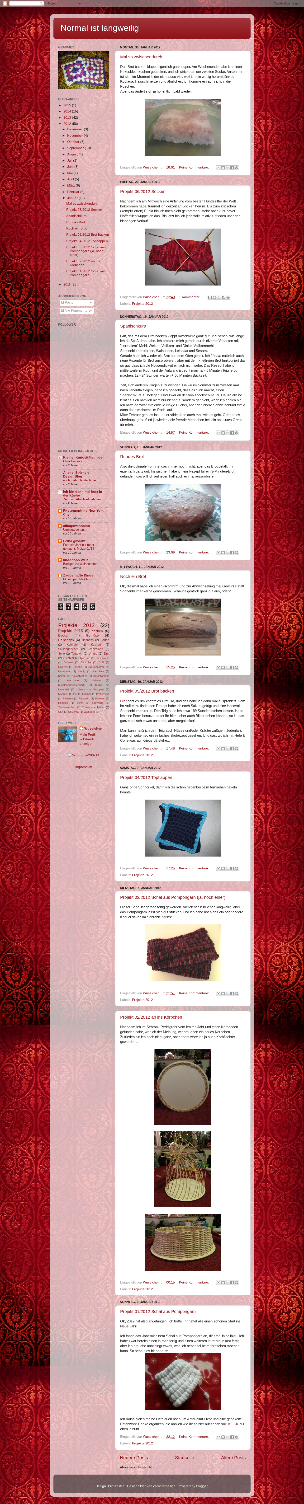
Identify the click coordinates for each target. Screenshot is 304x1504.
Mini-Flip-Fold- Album (77, 579)
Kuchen (96, 644)
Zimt (106, 653)
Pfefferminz (102, 694)
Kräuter (96, 680)
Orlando (86, 694)
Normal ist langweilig (100, 28)
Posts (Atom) (148, 1467)
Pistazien (84, 698)
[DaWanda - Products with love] (83, 755)
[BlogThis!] (223, 167)
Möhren (62, 694)
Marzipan (98, 689)
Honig (81, 671)
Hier (123, 701)
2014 (67, 111)
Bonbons (88, 640)
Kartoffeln (98, 671)
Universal (73, 711)
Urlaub (93, 653)
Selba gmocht (74, 541)
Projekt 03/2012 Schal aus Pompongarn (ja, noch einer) (172, 897)
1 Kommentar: (190, 297)
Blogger (202, 1486)
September (76, 148)
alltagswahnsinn (76, 526)
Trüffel (100, 707)
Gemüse (92, 635)
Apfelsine (85, 658)
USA (60, 711)
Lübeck (80, 689)
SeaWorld (97, 702)
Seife (61, 653)
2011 (67, 284)
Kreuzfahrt (73, 680)
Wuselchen (93, 728)
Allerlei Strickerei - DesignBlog (78, 474)
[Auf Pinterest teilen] (236, 167)
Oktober (73, 142)
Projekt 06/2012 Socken (143, 191)
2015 (67, 105)
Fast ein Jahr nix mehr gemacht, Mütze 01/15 (78, 547)
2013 (67, 117)
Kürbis (99, 685)
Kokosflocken (79, 676)
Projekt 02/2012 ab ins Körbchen (151, 1017)
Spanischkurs (133, 326)
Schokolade (95, 649)
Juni (70, 167)
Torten (86, 707)
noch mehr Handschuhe (79, 480)
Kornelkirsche (101, 676)
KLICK (233, 1424)
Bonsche (86, 662)
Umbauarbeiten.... (75, 529)
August (73, 154)
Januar (73, 198)
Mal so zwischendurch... (143, 57)
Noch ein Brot (133, 576)
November (75, 135)
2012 (67, 124)
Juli (70, 160)
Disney (78, 666)
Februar (73, 192)
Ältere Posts (233, 1457)
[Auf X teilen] (227, 167)
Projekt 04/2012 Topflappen (146, 777)
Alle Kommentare (77, 310)
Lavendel (63, 689)
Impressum (83, 767)
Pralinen (99, 698)
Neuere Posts (134, 1457)
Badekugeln (102, 658)
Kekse (62, 676)
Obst (74, 694)
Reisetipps (66, 640)
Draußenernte (96, 666)
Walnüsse (89, 711)
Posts (68, 302)
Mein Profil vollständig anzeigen (87, 739)
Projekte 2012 (142, 303)
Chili (101, 662)
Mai (70, 173)
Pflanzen (68, 698)
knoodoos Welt (75, 560)
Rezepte (63, 702)
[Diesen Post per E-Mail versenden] (218, 167)
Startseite (184, 1457)
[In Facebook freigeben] (232, 167)
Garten (104, 640)
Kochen (97, 631)
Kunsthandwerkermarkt (71, 685)
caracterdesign (164, 1486)
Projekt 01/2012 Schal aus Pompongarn (158, 1311)
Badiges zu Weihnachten (80, 564)
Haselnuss (64, 671)
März (71, 185)
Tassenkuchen (66, 707)
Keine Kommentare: (194, 167)
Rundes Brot (132, 456)
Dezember (75, 129)
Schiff (80, 702)
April (71, 179)
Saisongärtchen (68, 649)
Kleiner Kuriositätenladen (83, 457)
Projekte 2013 (70, 630)
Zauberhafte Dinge (78, 575)
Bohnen (68, 662)
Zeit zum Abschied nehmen (82, 499)
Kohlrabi (72, 644)
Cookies (63, 666)
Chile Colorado (73, 461)
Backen (63, 635)
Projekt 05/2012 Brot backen (147, 691)
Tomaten (76, 653)
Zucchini (68, 658)
